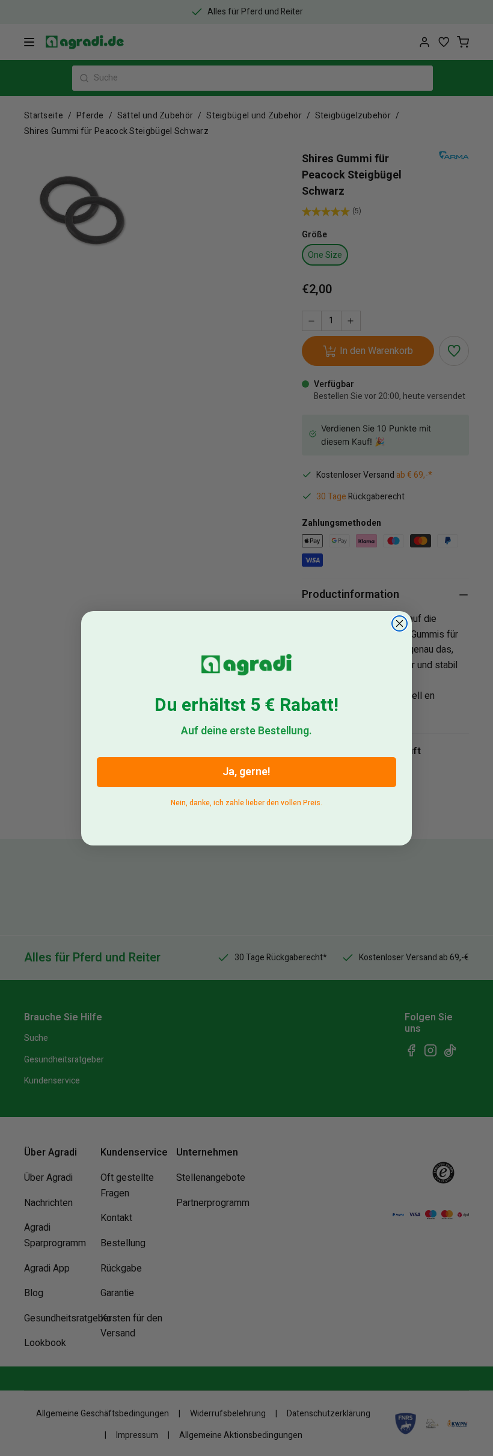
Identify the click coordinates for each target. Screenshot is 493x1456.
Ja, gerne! (246, 772)
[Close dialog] (399, 623)
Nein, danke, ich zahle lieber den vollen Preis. (246, 800)
